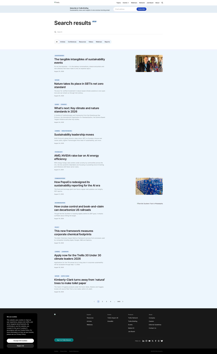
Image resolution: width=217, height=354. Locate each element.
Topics (118, 3)
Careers (57, 131)
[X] (152, 341)
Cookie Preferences (73, 351)
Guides (57, 104)
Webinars (134, 3)
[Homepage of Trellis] (56, 315)
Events (125, 3)
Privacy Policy (63, 351)
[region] (20, 332)
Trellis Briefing (132, 321)
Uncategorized (59, 55)
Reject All (20, 346)
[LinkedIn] (143, 341)
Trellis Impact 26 (112, 318)
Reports (107, 42)
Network (142, 3)
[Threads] (159, 341)
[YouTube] (149, 341)
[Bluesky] (162, 341)
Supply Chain (65, 276)
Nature (57, 80)
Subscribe (141, 9)
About (157, 3)
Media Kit (131, 328)
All (57, 42)
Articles (62, 42)
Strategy (63, 104)
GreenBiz (110, 321)
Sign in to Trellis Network (64, 340)
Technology (58, 152)
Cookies (56, 351)
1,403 (118, 301)
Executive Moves (67, 131)
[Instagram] (146, 341)
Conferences (72, 42)
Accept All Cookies (20, 341)
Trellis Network (133, 318)
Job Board (150, 3)
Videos (91, 42)
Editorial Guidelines (155, 324)
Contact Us (152, 328)
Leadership (65, 251)
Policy (57, 227)
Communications (60, 178)
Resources (82, 42)
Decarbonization (60, 202)
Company (152, 318)
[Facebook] (155, 341)
